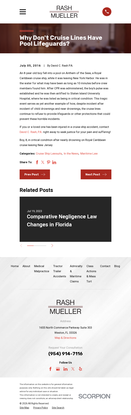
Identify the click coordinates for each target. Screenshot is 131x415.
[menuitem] (24, 408)
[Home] (64, 12)
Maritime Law (89, 153)
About (26, 266)
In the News (71, 153)
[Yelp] (80, 369)
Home (15, 266)
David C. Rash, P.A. (31, 132)
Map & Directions (65, 337)
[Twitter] (73, 369)
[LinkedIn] (65, 369)
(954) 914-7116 (65, 353)
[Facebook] (50, 369)
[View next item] (52, 245)
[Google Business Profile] (58, 369)
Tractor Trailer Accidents (59, 271)
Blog (117, 266)
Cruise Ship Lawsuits (49, 153)
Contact (105, 266)
